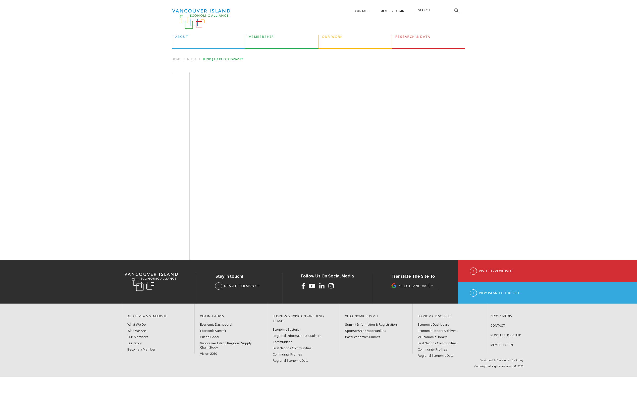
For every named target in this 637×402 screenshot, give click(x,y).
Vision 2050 (208, 354)
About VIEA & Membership (147, 316)
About (182, 38)
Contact (362, 11)
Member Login (392, 11)
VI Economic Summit (361, 316)
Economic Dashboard (216, 324)
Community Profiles (287, 354)
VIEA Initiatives (212, 316)
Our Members (137, 337)
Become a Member (141, 349)
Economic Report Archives (437, 331)
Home (176, 59)
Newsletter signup (505, 335)
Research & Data (412, 38)
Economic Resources (435, 316)
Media (191, 59)
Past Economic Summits (362, 337)
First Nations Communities (292, 348)
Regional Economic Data (290, 360)
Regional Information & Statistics (297, 336)
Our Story (134, 343)
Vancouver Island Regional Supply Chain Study (226, 345)
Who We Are (136, 331)
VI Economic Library (432, 337)
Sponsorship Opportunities (365, 331)
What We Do (136, 324)
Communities (282, 342)
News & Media (501, 316)
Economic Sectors (286, 329)
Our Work (332, 38)
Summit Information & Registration (371, 324)
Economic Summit (213, 331)
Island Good (209, 337)
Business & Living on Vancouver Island (298, 318)
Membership (261, 38)
